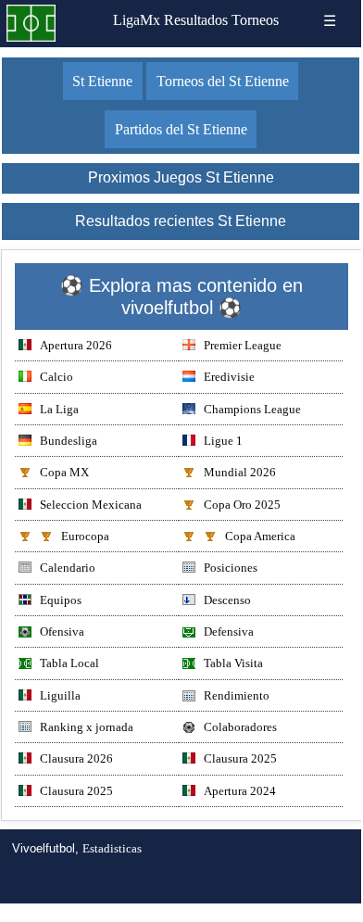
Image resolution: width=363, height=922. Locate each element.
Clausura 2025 (240, 758)
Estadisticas (112, 848)
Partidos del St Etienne (181, 129)
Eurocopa (85, 536)
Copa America (260, 536)
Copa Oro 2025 (242, 505)
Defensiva (229, 631)
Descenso (227, 600)
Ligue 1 (223, 441)
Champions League (252, 409)
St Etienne (102, 81)
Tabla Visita (233, 663)
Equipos (60, 600)
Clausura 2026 (76, 758)
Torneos (255, 20)
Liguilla (60, 695)
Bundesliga (68, 441)
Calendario (67, 568)
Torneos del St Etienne (222, 81)
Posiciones (230, 568)
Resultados (196, 20)
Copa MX (64, 472)
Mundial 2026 (240, 472)
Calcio (56, 377)
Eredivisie (229, 377)
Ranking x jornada (86, 727)
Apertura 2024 (240, 791)
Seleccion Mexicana (91, 505)
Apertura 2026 (76, 345)
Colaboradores (240, 727)
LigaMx (136, 20)
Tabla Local (69, 663)
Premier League (243, 345)
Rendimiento (236, 695)
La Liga (59, 409)
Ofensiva (62, 631)
